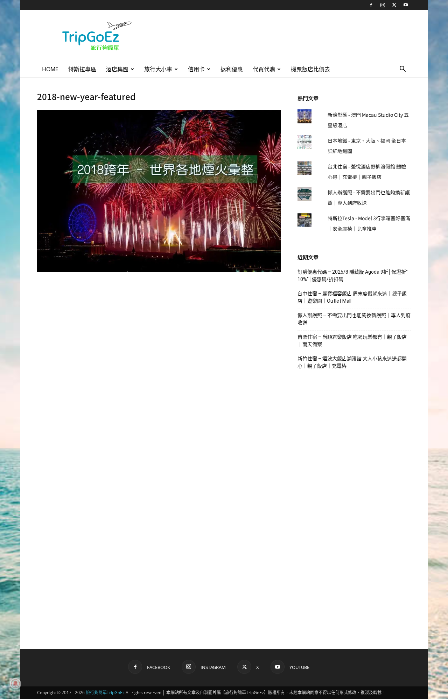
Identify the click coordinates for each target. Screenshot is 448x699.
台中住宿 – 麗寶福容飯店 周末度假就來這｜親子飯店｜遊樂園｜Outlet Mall (352, 297)
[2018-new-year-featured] (159, 269)
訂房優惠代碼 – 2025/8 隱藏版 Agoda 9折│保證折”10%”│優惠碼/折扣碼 (353, 275)
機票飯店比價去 (310, 69)
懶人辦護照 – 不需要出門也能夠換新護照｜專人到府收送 (354, 318)
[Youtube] (405, 5)
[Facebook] (371, 5)
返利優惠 (231, 69)
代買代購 (264, 69)
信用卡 (196, 69)
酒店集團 (117, 69)
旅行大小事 (158, 69)
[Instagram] (382, 5)
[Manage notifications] (15, 683)
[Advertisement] (283, 35)
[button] (402, 69)
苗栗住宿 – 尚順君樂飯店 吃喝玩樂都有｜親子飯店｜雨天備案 (352, 340)
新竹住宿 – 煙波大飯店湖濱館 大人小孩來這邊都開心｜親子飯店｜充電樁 (352, 362)
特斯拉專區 (82, 69)
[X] (394, 5)
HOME (50, 69)
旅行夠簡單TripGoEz (105, 693)
